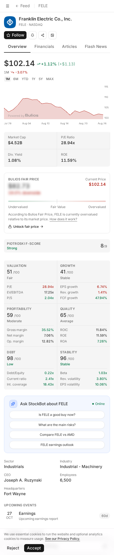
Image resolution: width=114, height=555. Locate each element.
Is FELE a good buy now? (57, 415)
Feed (25, 5)
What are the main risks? (57, 425)
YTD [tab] (25, 79)
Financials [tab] (44, 46)
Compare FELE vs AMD (57, 435)
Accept (34, 547)
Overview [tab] (17, 46)
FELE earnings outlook (57, 445)
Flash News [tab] (96, 46)
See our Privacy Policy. (62, 539)
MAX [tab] (50, 79)
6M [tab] (15, 79)
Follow (18, 35)
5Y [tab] (41, 79)
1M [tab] (8, 79)
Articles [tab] (69, 46)
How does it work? (63, 219)
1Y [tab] (33, 79)
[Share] (42, 35)
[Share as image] (52, 35)
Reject (13, 547)
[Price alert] (33, 35)
